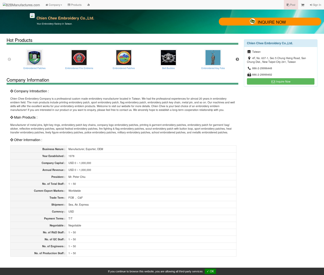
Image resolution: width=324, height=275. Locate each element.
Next (237, 59)
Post (292, 5)
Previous (9, 59)
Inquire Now (272, 22)
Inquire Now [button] (282, 81)
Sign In (316, 5)
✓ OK (210, 271)
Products (76, 5)
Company (54, 5)
